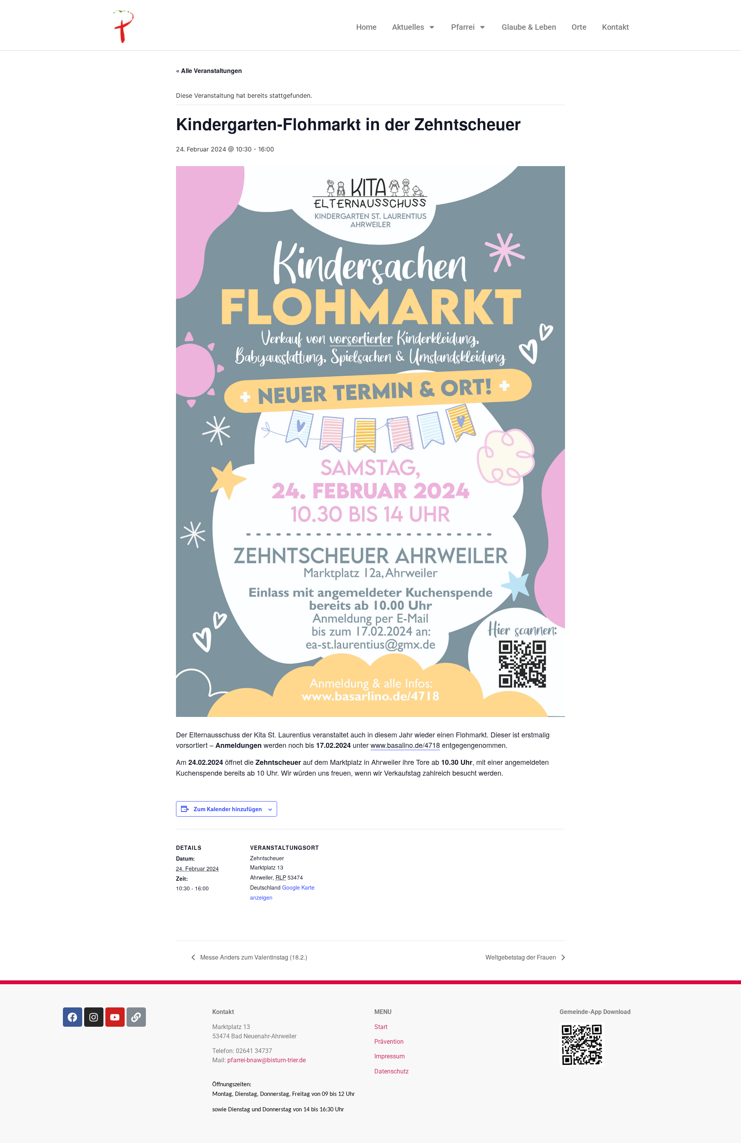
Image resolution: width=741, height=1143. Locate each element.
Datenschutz (391, 1071)
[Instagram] (93, 1017)
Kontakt (615, 27)
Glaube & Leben (529, 27)
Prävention (389, 1041)
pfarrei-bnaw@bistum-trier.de (266, 1060)
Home (366, 27)
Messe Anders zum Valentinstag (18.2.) (253, 957)
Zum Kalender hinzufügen (228, 809)
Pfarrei (463, 27)
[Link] (136, 1017)
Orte (579, 27)
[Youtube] (115, 1017)
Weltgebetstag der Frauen (522, 957)
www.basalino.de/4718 (405, 745)
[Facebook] (72, 1017)
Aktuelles (408, 27)
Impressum (389, 1056)
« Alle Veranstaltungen (209, 70)
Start (380, 1027)
